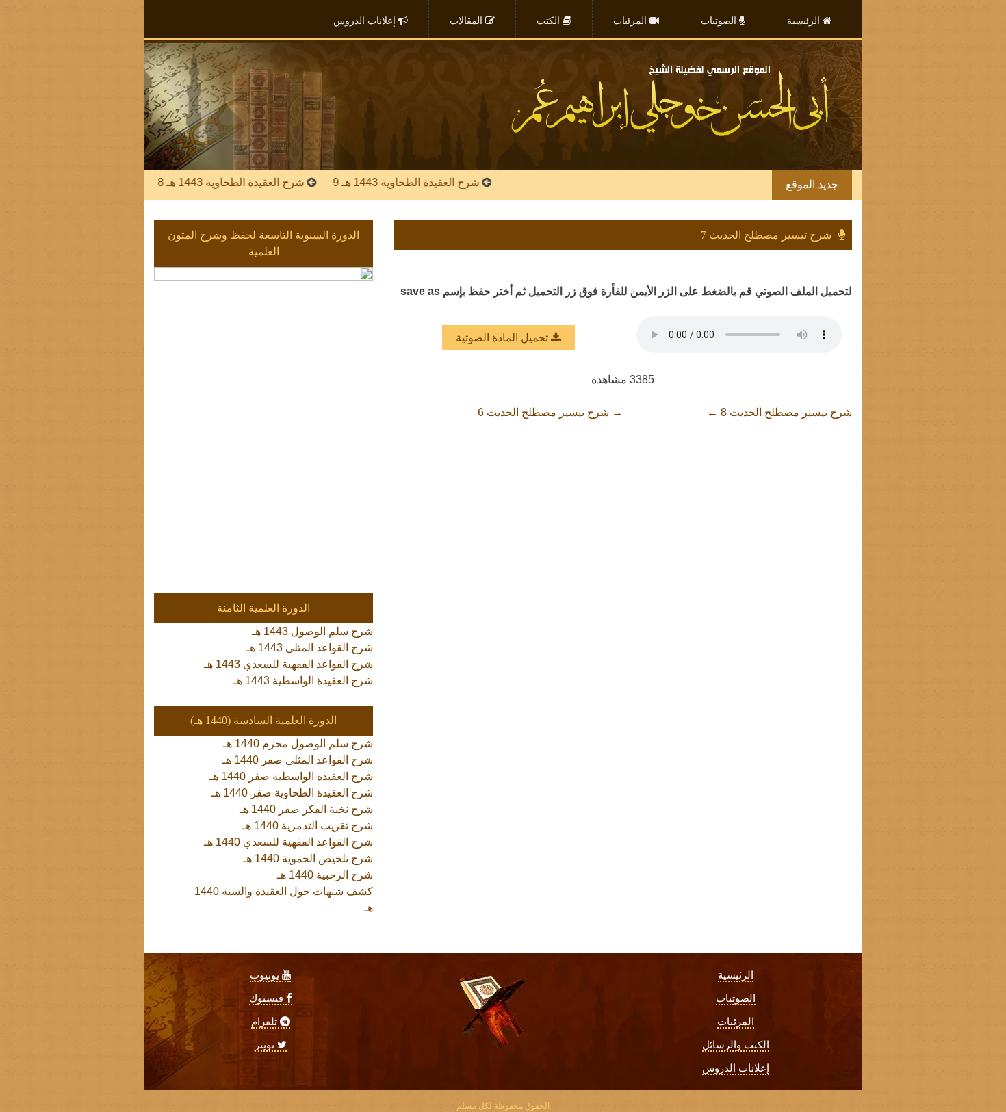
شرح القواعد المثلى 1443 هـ (309, 648)
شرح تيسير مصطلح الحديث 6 (550, 412)
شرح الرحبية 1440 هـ (325, 875)
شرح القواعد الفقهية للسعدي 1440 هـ (288, 842)
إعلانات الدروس (735, 1068)
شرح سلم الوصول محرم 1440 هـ (298, 743)
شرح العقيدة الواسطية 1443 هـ (303, 680)
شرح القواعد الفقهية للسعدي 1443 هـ (288, 664)
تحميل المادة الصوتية (503, 338)
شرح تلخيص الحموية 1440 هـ (308, 858)
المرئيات (735, 1021)
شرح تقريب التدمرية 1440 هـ (307, 825)
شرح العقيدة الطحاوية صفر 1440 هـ (292, 793)
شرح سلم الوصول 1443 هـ (312, 631)
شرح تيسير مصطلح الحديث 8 (779, 412)
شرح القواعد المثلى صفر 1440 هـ (297, 760)
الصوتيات (736, 998)
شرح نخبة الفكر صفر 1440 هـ (306, 809)
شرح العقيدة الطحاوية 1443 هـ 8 (256, 182)
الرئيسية (735, 975)
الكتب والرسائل (735, 1044)
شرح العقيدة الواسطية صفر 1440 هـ (291, 776)
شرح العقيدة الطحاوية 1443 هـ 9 (432, 182)
